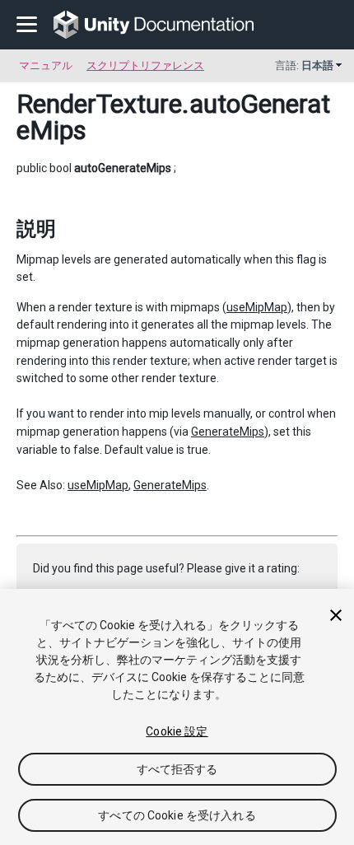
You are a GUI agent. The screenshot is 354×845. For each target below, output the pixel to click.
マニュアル (45, 65)
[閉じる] (336, 615)
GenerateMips (227, 431)
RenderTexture (99, 103)
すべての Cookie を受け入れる (177, 815)
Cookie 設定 (176, 731)
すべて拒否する (177, 769)
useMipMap (256, 307)
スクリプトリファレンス (145, 65)
